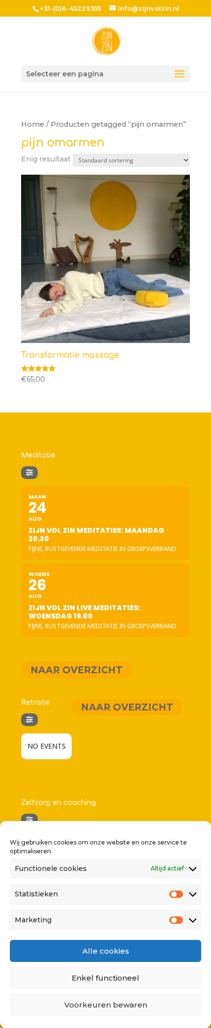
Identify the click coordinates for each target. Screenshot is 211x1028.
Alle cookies (105, 951)
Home (32, 124)
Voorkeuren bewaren (105, 1004)
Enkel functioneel (105, 977)
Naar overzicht (76, 670)
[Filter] (29, 472)
